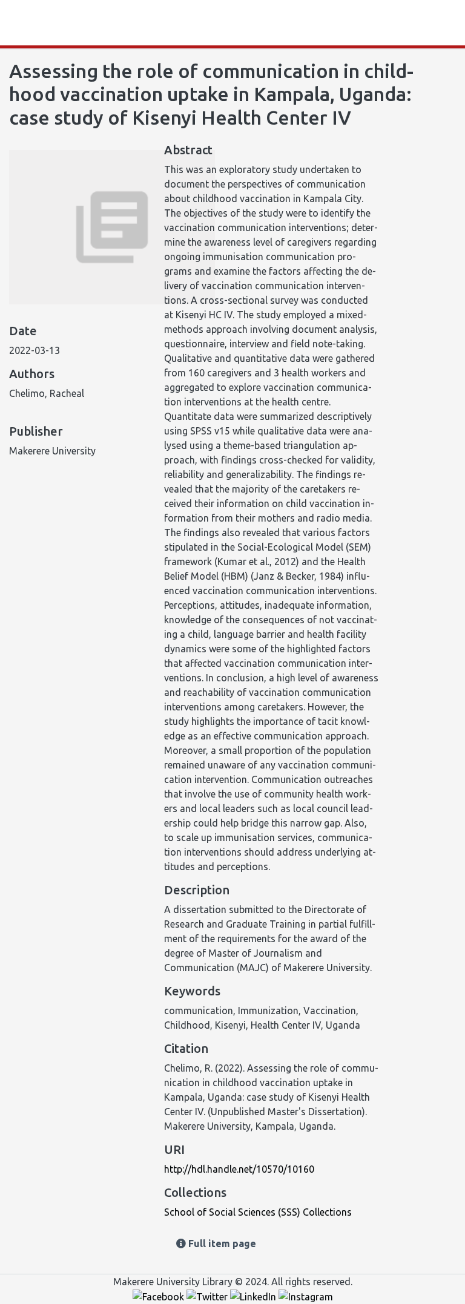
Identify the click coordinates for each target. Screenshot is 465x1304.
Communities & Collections (139, 23)
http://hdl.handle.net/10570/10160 (239, 1169)
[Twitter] (208, 1296)
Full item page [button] (221, 1243)
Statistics (49, 23)
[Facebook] (159, 1296)
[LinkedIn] (254, 1296)
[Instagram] (306, 1296)
